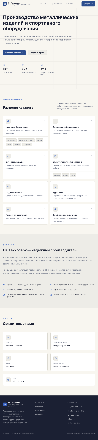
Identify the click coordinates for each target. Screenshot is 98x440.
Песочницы (11, 140)
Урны (73, 175)
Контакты (70, 4)
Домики (17, 144)
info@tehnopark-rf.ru (61, 346)
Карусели (27, 144)
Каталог (43, 4)
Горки (9, 144)
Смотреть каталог (13, 53)
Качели (39, 140)
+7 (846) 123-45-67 (14, 346)
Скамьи (57, 175)
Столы (65, 175)
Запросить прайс (37, 53)
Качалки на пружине (26, 140)
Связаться (88, 4)
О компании (57, 4)
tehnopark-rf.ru (18, 381)
